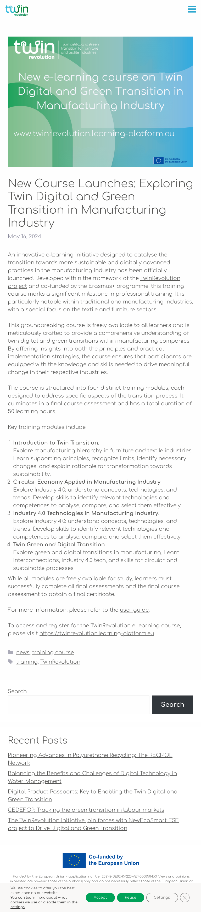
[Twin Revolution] (16, 10)
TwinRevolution (60, 662)
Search (17, 691)
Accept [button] (100, 897)
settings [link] (17, 907)
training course (53, 653)
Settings (162, 897)
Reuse (130, 897)
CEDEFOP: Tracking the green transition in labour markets (86, 810)
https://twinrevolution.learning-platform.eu (97, 633)
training (27, 662)
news (23, 653)
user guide (134, 610)
